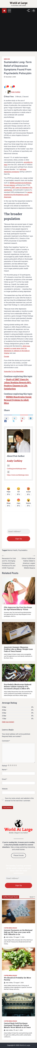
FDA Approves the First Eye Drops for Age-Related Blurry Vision (18, 608)
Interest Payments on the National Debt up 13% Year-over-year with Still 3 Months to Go (18, 932)
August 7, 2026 (19, 982)
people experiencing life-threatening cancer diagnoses (18, 194)
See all (32, 897)
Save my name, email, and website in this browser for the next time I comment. (19, 799)
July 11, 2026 (19, 1030)
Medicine (7, 59)
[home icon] (4, 10)
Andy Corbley (15, 92)
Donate (6, 356)
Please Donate (19, 855)
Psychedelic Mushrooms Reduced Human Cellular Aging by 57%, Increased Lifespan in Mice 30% (17, 686)
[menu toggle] (9, 10)
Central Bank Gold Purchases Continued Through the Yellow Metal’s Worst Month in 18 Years (17, 1025)
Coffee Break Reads (10, 928)
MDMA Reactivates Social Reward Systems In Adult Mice (18, 399)
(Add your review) (8, 722)
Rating (4, 766)
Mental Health (12, 550)
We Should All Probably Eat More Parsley (17, 979)
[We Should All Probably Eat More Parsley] (18, 959)
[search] (33, 10)
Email (4, 779)
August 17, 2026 (19, 937)
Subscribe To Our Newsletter (14, 371)
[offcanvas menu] (28, 10)
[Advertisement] (18, 32)
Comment (6, 741)
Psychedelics (22, 550)
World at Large (18, 3)
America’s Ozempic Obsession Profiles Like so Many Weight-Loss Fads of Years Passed (18, 649)
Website (4, 789)
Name (4, 770)
